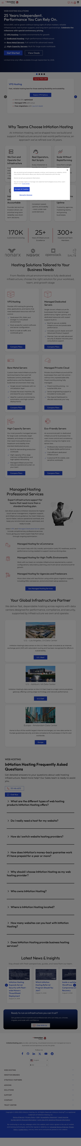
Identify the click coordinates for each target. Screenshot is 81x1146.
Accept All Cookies (22, 189)
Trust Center (26, 183)
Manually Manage (25, 195)
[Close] (67, 170)
